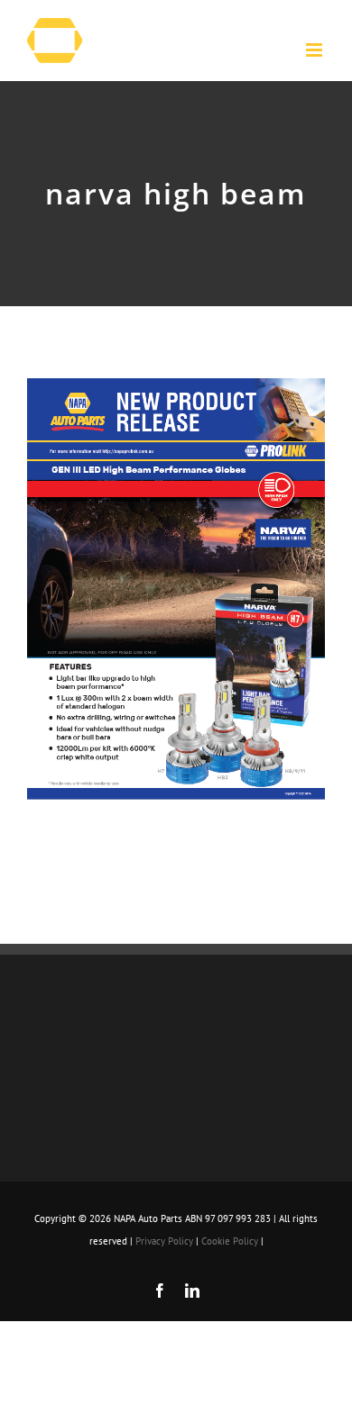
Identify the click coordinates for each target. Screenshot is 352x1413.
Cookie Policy (229, 1241)
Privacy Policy (164, 1241)
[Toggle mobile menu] (315, 50)
